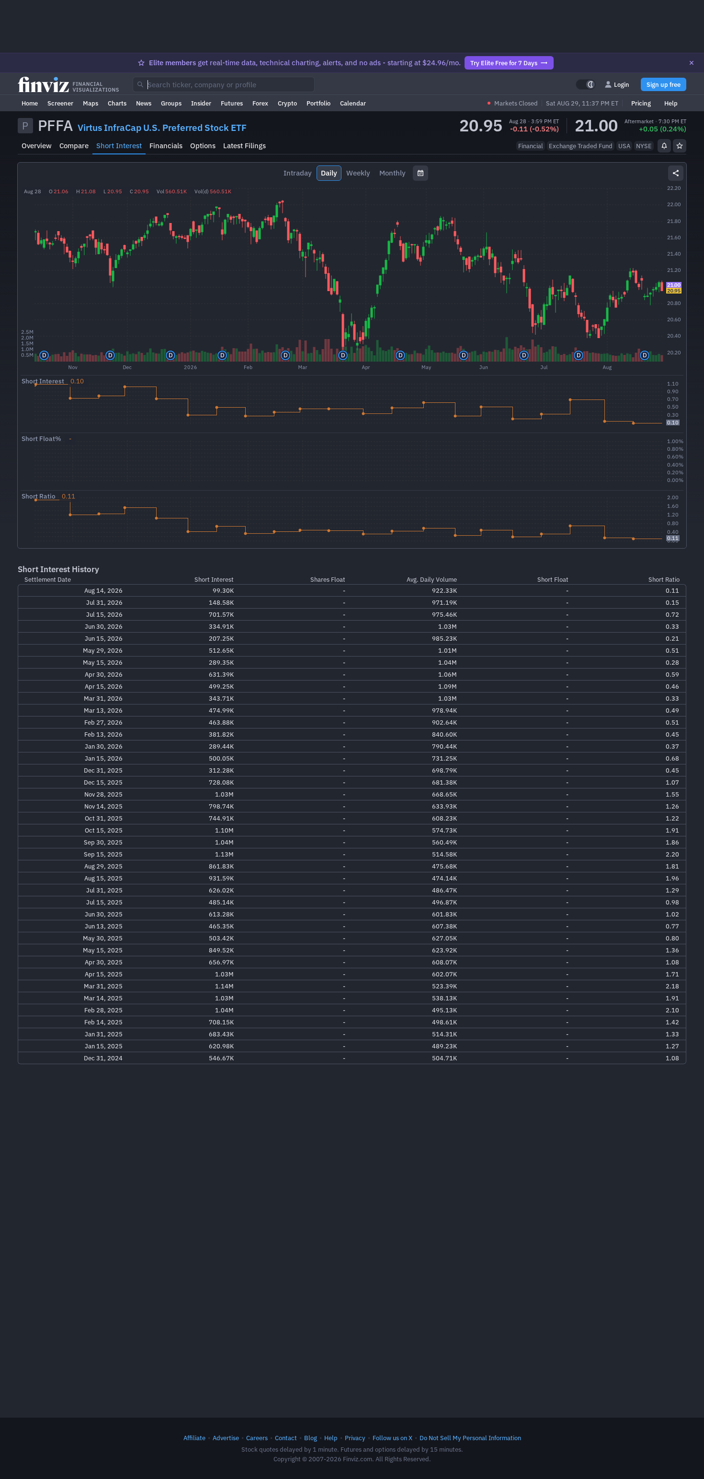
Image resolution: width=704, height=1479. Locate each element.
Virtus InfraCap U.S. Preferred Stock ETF (162, 127)
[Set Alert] (664, 146)
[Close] (691, 63)
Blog (310, 1438)
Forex (260, 103)
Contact (286, 1438)
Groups (171, 103)
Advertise (226, 1438)
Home (30, 103)
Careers (257, 1438)
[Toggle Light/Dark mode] (586, 84)
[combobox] (224, 84)
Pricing (641, 103)
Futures (232, 103)
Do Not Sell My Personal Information (470, 1438)
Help (671, 103)
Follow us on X (392, 1438)
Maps (90, 103)
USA (624, 146)
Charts (117, 103)
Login (621, 84)
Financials (165, 145)
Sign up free (664, 84)
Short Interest (119, 145)
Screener (60, 103)
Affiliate (194, 1438)
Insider (201, 103)
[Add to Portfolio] (679, 146)
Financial (530, 146)
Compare (74, 145)
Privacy (355, 1438)
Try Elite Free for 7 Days (503, 63)
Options (203, 145)
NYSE (644, 146)
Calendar (353, 103)
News (143, 103)
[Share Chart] (675, 173)
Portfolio (318, 103)
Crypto (287, 103)
